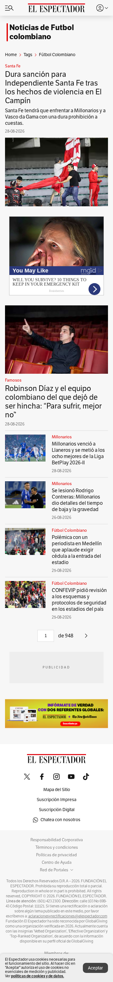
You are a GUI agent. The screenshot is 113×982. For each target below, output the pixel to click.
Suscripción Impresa (56, 799)
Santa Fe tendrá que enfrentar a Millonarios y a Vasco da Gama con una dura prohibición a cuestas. (55, 117)
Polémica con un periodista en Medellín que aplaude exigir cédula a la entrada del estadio (77, 550)
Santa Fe (12, 66)
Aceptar (95, 968)
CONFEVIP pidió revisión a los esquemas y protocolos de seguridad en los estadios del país (79, 599)
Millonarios (62, 437)
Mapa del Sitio (56, 789)
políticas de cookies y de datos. (37, 976)
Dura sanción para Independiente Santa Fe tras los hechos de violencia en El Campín (53, 87)
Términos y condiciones (56, 847)
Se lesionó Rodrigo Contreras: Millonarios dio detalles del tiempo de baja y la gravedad (77, 500)
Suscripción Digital (56, 809)
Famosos (13, 380)
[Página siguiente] (86, 638)
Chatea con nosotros (60, 819)
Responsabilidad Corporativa (56, 840)
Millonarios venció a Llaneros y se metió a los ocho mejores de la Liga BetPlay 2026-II (78, 453)
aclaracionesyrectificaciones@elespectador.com (67, 916)
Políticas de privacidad (56, 855)
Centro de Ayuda (57, 862)
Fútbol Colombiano (69, 530)
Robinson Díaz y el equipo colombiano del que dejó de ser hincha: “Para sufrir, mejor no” (53, 402)
